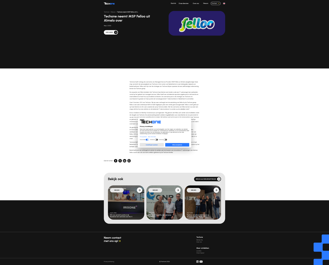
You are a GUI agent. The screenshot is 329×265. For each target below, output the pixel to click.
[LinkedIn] (197, 261)
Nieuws (113, 12)
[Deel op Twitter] (120, 160)
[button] (224, 3)
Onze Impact (200, 253)
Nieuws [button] (205, 3)
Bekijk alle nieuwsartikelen (206, 179)
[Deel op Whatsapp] (129, 160)
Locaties (198, 251)
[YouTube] (201, 261)
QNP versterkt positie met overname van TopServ (159, 215)
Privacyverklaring (109, 261)
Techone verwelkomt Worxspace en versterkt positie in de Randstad (198, 215)
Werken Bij (199, 240)
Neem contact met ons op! (112, 239)
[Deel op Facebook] (115, 160)
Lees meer (109, 32)
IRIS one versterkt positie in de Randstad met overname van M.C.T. (121, 215)
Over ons (199, 242)
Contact (214, 3)
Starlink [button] (173, 3)
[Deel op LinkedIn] (124, 160)
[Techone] (109, 3)
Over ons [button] (196, 3)
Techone (106, 12)
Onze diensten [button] (184, 3)
